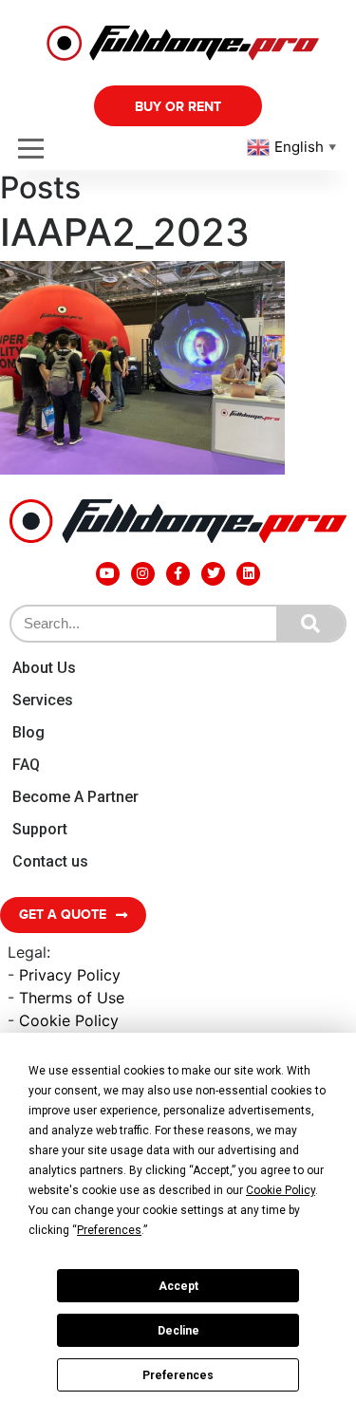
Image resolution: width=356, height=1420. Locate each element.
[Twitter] (213, 574)
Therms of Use (71, 997)
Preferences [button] (109, 1230)
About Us (44, 668)
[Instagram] (143, 574)
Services (42, 700)
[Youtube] (108, 574)
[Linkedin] (248, 574)
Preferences (178, 1375)
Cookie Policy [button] (280, 1190)
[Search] (310, 624)
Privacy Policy (70, 974)
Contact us (50, 861)
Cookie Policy (69, 1020)
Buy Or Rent (178, 107)
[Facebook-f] (178, 574)
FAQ (26, 765)
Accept (178, 1286)
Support (39, 829)
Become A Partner (75, 797)
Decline (178, 1330)
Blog (28, 732)
